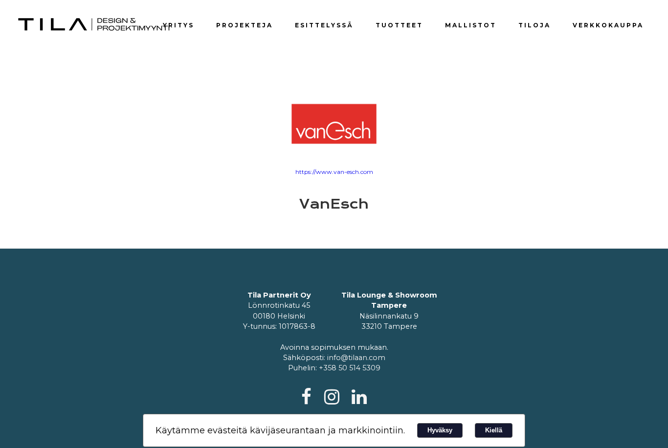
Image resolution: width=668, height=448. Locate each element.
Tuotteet (399, 25)
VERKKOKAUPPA (608, 25)
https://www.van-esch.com (334, 171)
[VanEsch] (334, 124)
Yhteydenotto (528, 7)
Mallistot (470, 25)
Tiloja (534, 25)
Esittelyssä (324, 25)
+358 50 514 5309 (349, 367)
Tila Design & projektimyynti (94, 24)
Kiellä (493, 430)
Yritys (178, 25)
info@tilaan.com (356, 357)
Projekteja (244, 25)
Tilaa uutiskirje (588, 7)
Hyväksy (439, 430)
